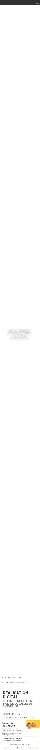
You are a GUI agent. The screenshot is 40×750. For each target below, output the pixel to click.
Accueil (8, 2)
